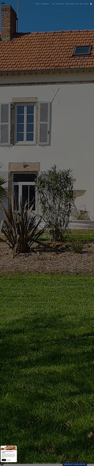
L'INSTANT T (37, 3)
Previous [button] (4, 233)
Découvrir (47, 236)
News (77, 3)
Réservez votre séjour (74, 464)
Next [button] (90, 233)
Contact (81, 3)
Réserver (86, 3)
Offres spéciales (60, 3)
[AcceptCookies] (2, 464)
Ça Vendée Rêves (45, 3)
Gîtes (53, 3)
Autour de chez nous (70, 3)
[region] (9, 454)
